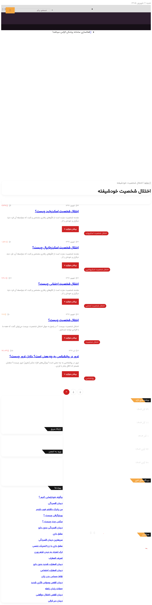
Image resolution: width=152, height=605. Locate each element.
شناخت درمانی (104, 63)
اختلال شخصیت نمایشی (121, 122)
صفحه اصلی (139, 41)
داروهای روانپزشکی (93, 167)
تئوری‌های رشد (51, 52)
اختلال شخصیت (130, 115)
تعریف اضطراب (56, 558)
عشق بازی (58, 534)
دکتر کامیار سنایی (123, 490)
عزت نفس (102, 67)
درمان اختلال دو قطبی (88, 78)
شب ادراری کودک (85, 156)
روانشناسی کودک (134, 148)
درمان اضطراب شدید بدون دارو (48, 564)
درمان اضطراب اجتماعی (53, 78)
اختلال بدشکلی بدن (96, 96)
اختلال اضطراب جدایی (74, 104)
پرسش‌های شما (55, 167)
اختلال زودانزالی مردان (123, 137)
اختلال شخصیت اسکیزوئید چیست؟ (57, 211)
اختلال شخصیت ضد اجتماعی (42, 119)
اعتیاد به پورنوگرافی (82, 141)
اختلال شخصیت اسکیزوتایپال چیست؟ (55, 247)
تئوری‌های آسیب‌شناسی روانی (118, 55)
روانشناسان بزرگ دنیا (129, 59)
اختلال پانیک (127, 104)
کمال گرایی (92, 67)
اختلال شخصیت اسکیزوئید (96, 119)
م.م (130, 518)
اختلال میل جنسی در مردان (62, 137)
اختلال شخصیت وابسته (49, 122)
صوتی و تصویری (73, 167)
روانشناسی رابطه (135, 167)
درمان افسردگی (131, 78)
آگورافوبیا (89, 104)
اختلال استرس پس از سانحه (30, 104)
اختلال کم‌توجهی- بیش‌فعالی (92, 111)
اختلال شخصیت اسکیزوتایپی (70, 119)
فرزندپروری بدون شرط (76, 163)
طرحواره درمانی (63, 63)
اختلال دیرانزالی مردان (102, 137)
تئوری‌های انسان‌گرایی (88, 52)
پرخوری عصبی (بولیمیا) (79, 130)
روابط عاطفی (133, 171)
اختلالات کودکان (30, 159)
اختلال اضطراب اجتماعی (109, 104)
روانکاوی (52, 63)
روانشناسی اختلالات (133, 81)
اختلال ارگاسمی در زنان (17, 137)
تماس (43, 167)
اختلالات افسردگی (129, 85)
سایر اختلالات (132, 145)
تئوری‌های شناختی (108, 52)
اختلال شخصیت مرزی (17, 119)
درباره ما (38, 171)
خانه (146, 183)
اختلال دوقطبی (115, 126)
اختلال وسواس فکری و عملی (119, 96)
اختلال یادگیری (126, 111)
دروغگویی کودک (125, 156)
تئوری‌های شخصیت (68, 52)
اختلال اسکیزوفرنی (130, 126)
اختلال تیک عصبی (69, 111)
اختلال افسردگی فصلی (94, 89)
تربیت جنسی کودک (96, 163)
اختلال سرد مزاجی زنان (38, 137)
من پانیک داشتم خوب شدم (49, 509)
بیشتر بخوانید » (70, 229)
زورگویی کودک (70, 156)
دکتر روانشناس (30, 67)
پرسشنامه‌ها (133, 70)
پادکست (73, 171)
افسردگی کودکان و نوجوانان (70, 89)
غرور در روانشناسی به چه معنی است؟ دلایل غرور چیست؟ (44, 356)
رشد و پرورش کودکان (127, 159)
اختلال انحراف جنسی (123, 141)
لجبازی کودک (100, 156)
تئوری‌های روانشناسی (127, 48)
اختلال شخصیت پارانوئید (121, 119)
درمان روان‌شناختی (109, 59)
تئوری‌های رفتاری (125, 52)
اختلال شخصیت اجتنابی (72, 122)
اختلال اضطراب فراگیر (54, 104)
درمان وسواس (117, 78)
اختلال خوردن (87, 126)
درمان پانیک (105, 78)
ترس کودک (112, 156)
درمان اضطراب (71, 78)
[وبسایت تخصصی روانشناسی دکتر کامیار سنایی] (120, 26)
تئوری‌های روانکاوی (18, 52)
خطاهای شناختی (79, 67)
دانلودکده (18, 67)
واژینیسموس (107, 141)
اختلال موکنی (80, 96)
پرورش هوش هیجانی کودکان (52, 163)
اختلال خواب (102, 126)
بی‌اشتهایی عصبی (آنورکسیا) (54, 130)
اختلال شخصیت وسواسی (26, 122)
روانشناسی (137, 44)
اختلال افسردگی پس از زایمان (119, 89)
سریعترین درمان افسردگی (51, 540)
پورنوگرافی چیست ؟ (53, 515)
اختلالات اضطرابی (129, 100)
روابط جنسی (107, 171)
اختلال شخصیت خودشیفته (97, 122)
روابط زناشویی (120, 171)
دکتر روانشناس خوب (133, 74)
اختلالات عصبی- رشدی (127, 107)
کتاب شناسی (8, 67)
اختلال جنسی (131, 133)
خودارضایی (96, 141)
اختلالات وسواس (130, 93)
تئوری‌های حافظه (36, 52)
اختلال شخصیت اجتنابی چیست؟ (58, 284)
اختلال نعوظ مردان (83, 137)
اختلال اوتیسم (112, 111)
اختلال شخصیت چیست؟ (63, 320)
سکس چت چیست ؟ (52, 521)
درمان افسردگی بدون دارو (50, 527)
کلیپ (66, 171)
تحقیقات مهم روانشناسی (25, 59)
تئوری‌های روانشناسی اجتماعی (89, 55)
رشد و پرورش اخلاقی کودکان (119, 163)
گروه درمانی (42, 63)
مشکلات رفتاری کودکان (126, 152)
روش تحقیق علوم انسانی (25, 63)
